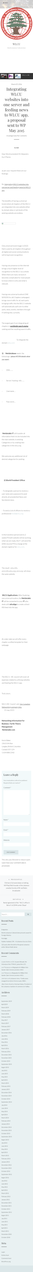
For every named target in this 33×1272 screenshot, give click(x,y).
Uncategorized (11, 136)
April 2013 (4, 1152)
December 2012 (6, 1165)
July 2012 (4, 1181)
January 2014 (5, 1124)
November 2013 (6, 1130)
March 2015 (5, 1083)
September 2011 (6, 1212)
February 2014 (5, 1121)
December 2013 (6, 1127)
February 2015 (5, 1086)
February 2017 (5, 1026)
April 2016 (4, 1045)
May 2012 (4, 1187)
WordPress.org (6, 1261)
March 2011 (5, 1231)
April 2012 (4, 1190)
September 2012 (6, 1174)
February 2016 (5, 1051)
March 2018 (5, 1014)
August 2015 (5, 1067)
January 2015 (5, 1089)
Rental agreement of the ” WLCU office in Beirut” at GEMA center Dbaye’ (16, 902)
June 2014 (4, 1108)
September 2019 (6, 1001)
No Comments (22, 136)
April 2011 (4, 1228)
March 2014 (5, 1118)
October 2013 (5, 1133)
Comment (7, 788)
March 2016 (5, 1048)
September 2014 (6, 1102)
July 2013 (4, 1143)
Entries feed (5, 1255)
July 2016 (4, 1036)
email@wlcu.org (17, 513)
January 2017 (5, 1029)
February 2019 (5, 1010)
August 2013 (5, 1140)
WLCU (16, 44)
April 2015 (4, 1080)
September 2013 (6, 1136)
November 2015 (6, 1058)
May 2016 (4, 1042)
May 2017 (4, 1020)
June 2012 (4, 1184)
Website (7, 840)
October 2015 (5, 1061)
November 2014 (6, 1095)
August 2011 (5, 1215)
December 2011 (6, 1203)
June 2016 (4, 1039)
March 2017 (5, 1023)
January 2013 (5, 1162)
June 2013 (4, 1146)
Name (6, 820)
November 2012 (6, 1168)
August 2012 (5, 1177)
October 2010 (5, 1237)
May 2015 (4, 1077)
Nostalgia (4, 938)
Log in (3, 1252)
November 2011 (6, 1206)
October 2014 (5, 1099)
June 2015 (4, 1073)
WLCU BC (26, 75)
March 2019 (5, 1007)
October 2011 (5, 1209)
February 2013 (5, 1158)
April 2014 (4, 1114)
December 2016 (6, 1032)
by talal (16, 147)
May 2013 (4, 1149)
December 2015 (6, 1055)
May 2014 (4, 1111)
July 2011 (4, 1218)
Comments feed (6, 1258)
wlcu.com (11, 343)
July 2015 (4, 1070)
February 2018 (5, 1017)
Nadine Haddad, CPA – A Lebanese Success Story (16, 941)
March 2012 (5, 1193)
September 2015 (6, 1064)
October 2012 (5, 1171)
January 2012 (5, 1199)
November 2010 (6, 1234)
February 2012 (5, 1196)
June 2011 (4, 1221)
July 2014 (4, 1105)
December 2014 (6, 1092)
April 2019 (4, 1004)
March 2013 (5, 1155)
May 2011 (4, 1225)
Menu (6, 2)
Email (6, 830)
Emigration (4, 929)
